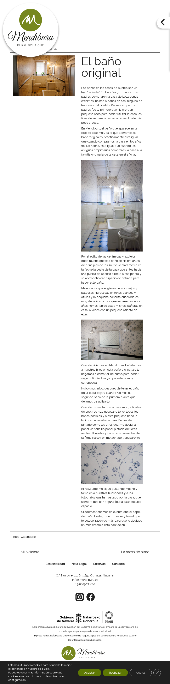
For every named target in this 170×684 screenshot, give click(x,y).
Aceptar (89, 672)
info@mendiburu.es (85, 579)
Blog (16, 536)
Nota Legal (79, 563)
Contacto (118, 563)
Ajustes (141, 672)
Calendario (28, 536)
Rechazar (115, 672)
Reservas (99, 563)
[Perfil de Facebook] (90, 601)
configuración (17, 680)
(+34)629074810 (85, 584)
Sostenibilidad (55, 563)
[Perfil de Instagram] (79, 601)
